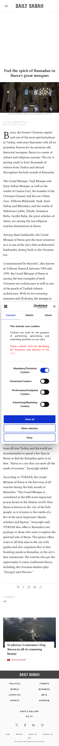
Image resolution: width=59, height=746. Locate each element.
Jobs (8, 734)
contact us (48, 734)
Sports (14, 700)
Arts (44, 695)
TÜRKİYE (44, 683)
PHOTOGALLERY (19, 660)
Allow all (29, 419)
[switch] (44, 381)
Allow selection (29, 428)
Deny (29, 437)
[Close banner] (54, 306)
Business (44, 689)
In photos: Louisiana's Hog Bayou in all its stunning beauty (26, 649)
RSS (29, 738)
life (4, 601)
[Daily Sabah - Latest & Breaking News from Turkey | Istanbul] (29, 6)
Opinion (44, 700)
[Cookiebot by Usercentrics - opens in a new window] (35, 306)
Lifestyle (15, 695)
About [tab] (48, 315)
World (15, 689)
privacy (19, 734)
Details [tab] (29, 315)
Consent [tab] (10, 315)
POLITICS (14, 683)
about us (33, 734)
